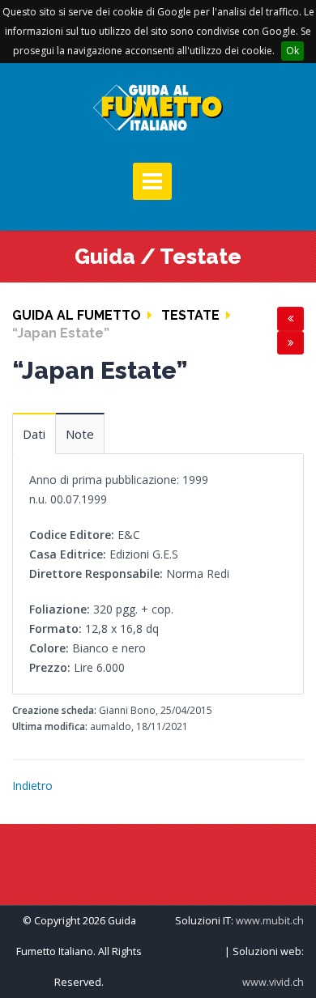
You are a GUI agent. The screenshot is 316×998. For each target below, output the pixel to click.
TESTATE (190, 315)
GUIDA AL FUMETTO (76, 315)
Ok (292, 50)
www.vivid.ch (273, 982)
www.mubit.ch (270, 921)
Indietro (32, 785)
